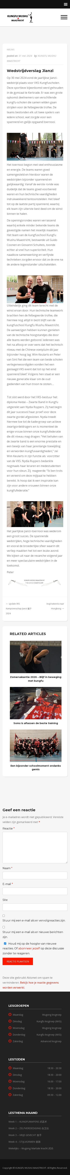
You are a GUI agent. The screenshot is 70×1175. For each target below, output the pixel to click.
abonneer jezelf (29, 948)
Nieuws (10, 49)
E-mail (8, 884)
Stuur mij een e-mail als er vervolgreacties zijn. (34, 920)
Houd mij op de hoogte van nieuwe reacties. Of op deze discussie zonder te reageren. (33, 948)
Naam (7, 868)
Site (5, 900)
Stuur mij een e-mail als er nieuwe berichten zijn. (33, 934)
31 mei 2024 (25, 55)
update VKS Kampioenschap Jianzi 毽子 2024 (19, 608)
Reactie (9, 828)
